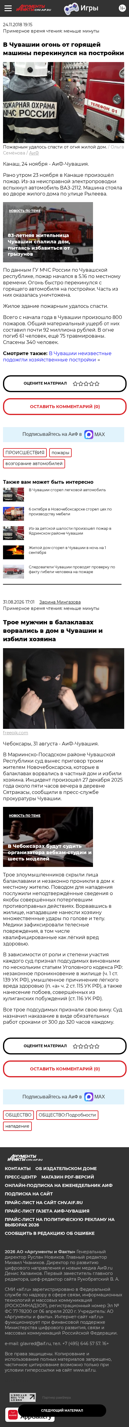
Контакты (18, 1168)
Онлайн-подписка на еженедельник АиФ (58, 1185)
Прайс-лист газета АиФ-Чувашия (47, 1211)
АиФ (34, 153)
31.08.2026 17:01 (18, 602)
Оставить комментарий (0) (65, 406)
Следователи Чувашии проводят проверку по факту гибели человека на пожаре (72, 569)
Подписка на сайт (29, 1194)
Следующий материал (62, 1411)
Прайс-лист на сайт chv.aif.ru (44, 1202)
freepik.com (15, 732)
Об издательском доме (66, 1168)
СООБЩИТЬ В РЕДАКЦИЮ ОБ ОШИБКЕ (49, 1233)
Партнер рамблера (56, 1397)
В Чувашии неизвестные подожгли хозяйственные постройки (57, 357)
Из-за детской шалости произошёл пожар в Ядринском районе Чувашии (70, 531)
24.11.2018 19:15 (17, 24)
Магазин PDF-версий (67, 1177)
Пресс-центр (21, 1177)
